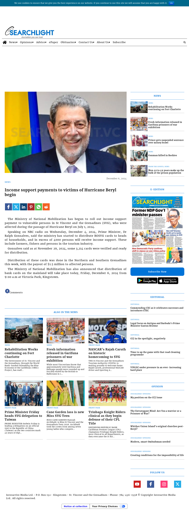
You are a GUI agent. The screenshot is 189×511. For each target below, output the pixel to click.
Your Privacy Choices (105, 506)
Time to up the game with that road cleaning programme (155, 353)
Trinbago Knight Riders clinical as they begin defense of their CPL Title (107, 417)
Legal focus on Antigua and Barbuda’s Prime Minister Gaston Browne (155, 324)
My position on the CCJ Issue (146, 397)
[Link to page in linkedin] (23, 206)
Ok (171, 3)
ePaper (53, 42)
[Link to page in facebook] (8, 206)
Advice (40, 42)
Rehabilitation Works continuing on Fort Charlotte (21, 353)
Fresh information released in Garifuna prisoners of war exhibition (62, 355)
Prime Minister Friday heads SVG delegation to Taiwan (23, 415)
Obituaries (68, 42)
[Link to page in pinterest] (31, 206)
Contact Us (86, 42)
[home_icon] (5, 42)
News (12, 42)
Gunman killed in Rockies (162, 155)
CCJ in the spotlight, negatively (147, 338)
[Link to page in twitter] (16, 206)
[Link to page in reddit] (46, 206)
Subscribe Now (157, 271)
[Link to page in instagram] (164, 484)
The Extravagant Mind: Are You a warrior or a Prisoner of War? (155, 412)
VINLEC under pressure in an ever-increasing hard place (155, 368)
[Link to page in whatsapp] (38, 206)
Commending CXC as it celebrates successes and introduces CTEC (156, 309)
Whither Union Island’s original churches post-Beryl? (157, 427)
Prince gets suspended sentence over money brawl (166, 141)
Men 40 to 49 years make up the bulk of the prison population (166, 171)
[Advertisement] (94, 66)
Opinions (26, 42)
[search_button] (184, 42)
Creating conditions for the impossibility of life (157, 455)
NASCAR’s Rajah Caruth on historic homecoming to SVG (107, 353)
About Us (103, 42)
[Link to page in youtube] (137, 484)
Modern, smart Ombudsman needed (150, 442)
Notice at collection (75, 506)
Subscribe (119, 42)
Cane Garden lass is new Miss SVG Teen (65, 414)
